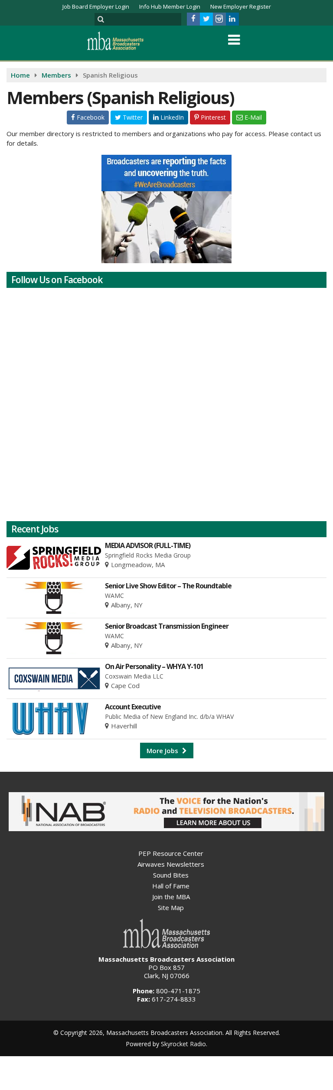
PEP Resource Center (170, 853)
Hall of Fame (170, 885)
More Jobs (163, 750)
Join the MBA (171, 896)
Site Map (171, 907)
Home (20, 75)
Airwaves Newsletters (170, 864)
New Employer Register (240, 6)
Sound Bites (171, 875)
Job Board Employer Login (95, 6)
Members (56, 75)
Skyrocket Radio (183, 1044)
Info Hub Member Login (169, 6)
